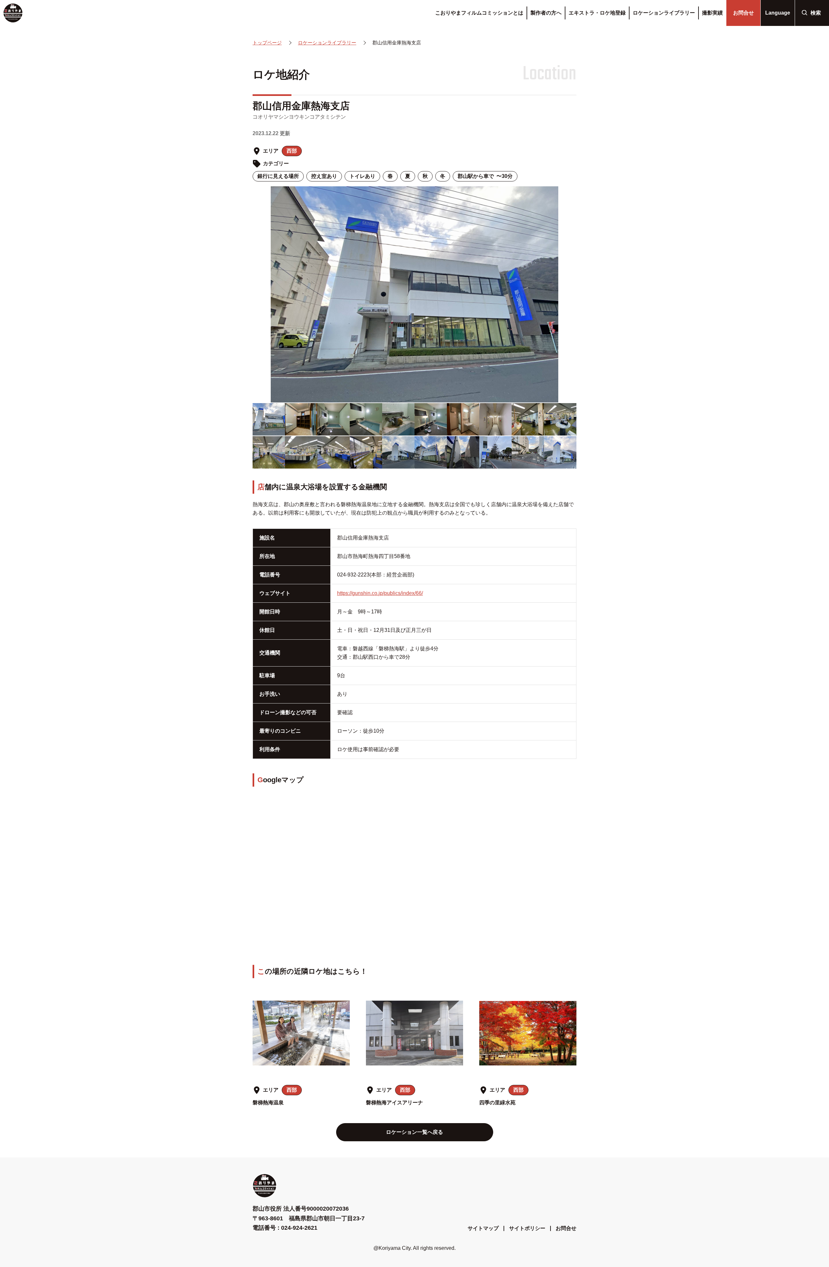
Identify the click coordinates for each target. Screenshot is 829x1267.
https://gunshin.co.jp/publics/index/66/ (380, 593)
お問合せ (566, 1228)
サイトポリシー (527, 1228)
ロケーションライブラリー (327, 42)
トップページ (267, 42)
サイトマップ (483, 1228)
